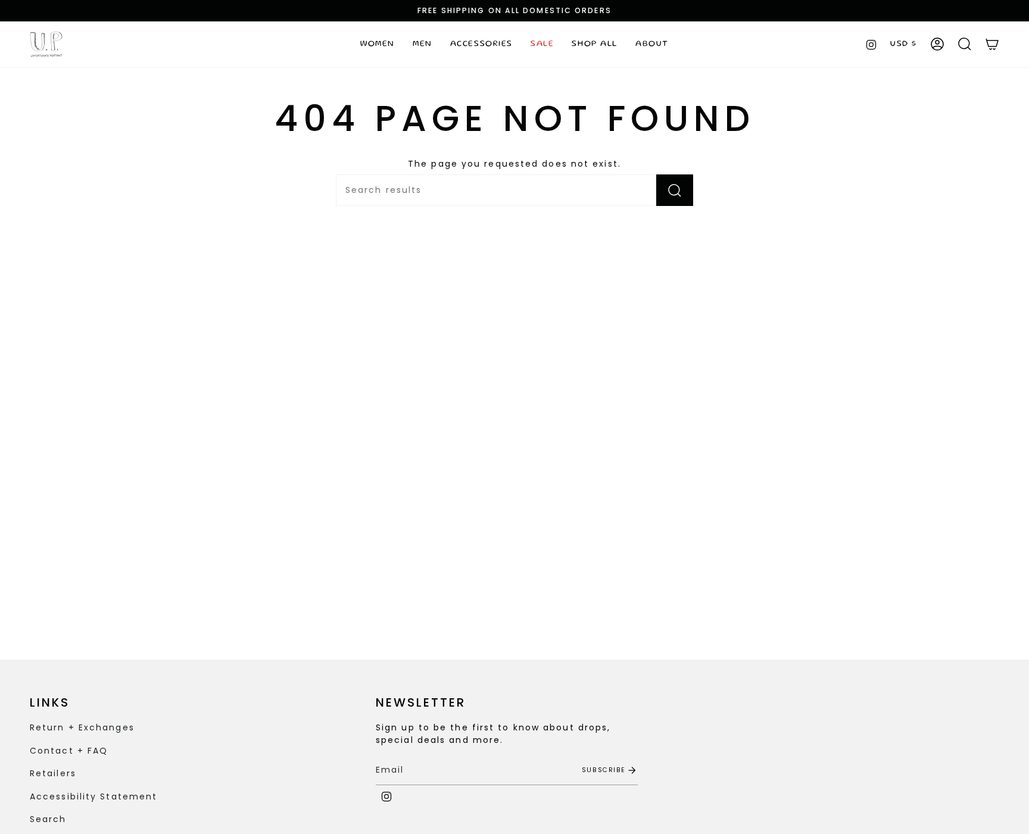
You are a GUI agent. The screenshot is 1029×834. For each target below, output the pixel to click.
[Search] (674, 190)
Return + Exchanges (82, 727)
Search (48, 819)
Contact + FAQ (69, 751)
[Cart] (992, 44)
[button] (377, 44)
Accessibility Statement (93, 796)
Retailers (53, 773)
